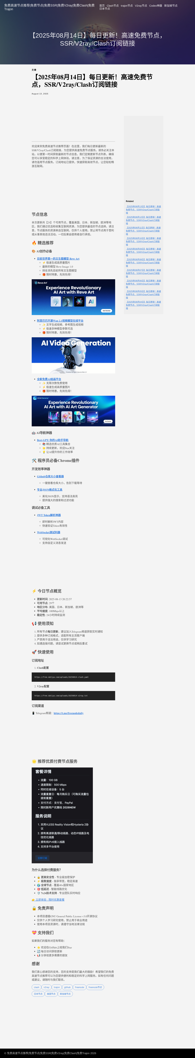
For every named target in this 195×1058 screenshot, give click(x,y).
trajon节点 (127, 5)
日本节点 (104, 8)
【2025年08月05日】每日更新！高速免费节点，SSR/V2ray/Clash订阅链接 (143, 294)
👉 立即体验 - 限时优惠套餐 (48, 899)
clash (36, 987)
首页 (102, 5)
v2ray (46, 987)
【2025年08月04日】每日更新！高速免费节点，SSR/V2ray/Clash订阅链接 (143, 305)
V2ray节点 (141, 5)
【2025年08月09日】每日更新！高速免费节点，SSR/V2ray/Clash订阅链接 (143, 252)
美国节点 (51, 994)
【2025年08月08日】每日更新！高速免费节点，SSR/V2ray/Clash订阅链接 (143, 262)
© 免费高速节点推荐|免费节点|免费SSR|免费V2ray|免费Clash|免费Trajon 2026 (50, 1053)
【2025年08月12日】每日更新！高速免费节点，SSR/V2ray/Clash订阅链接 (143, 220)
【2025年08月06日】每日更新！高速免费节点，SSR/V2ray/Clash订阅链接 (143, 284)
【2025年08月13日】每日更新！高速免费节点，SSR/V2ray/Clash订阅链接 (143, 209)
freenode (79, 987)
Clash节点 (113, 5)
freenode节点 (95, 987)
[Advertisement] (73, 120)
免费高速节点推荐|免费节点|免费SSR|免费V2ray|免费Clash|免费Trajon (49, 7)
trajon (57, 987)
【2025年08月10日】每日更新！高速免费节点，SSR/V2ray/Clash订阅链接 (143, 241)
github (67, 987)
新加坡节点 (170, 5)
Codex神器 (155, 5)
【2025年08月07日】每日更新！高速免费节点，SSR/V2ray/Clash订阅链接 (143, 273)
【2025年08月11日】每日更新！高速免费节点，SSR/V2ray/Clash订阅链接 (143, 231)
